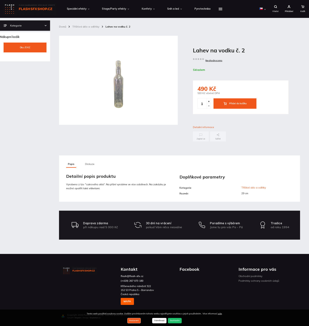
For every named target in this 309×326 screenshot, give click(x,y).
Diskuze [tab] (89, 164)
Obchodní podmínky (250, 276)
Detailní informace (203, 127)
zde (220, 313)
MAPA (127, 301)
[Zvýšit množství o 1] (209, 101)
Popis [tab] (71, 164)
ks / (25, 47)
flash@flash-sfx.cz (132, 276)
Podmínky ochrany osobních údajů (259, 280)
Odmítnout (159, 320)
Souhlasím (175, 320)
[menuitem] (78, 9)
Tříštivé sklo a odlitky (253, 187)
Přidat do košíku (238, 103)
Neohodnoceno (213, 60)
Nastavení (134, 320)
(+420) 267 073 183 (132, 280)
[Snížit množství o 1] (209, 106)
